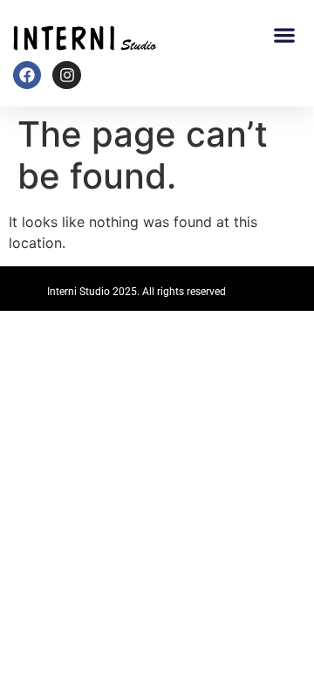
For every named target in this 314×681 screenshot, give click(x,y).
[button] (284, 34)
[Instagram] (66, 75)
